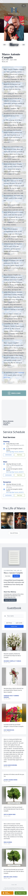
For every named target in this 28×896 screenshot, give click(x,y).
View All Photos (14, 533)
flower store (7, 377)
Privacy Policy (10, 889)
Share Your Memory (10, 600)
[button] (14, 642)
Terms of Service (18, 889)
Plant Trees (19, 454)
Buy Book (16, 576)
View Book (7, 576)
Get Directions (8, 454)
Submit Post (14, 626)
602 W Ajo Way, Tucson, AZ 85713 (14, 451)
